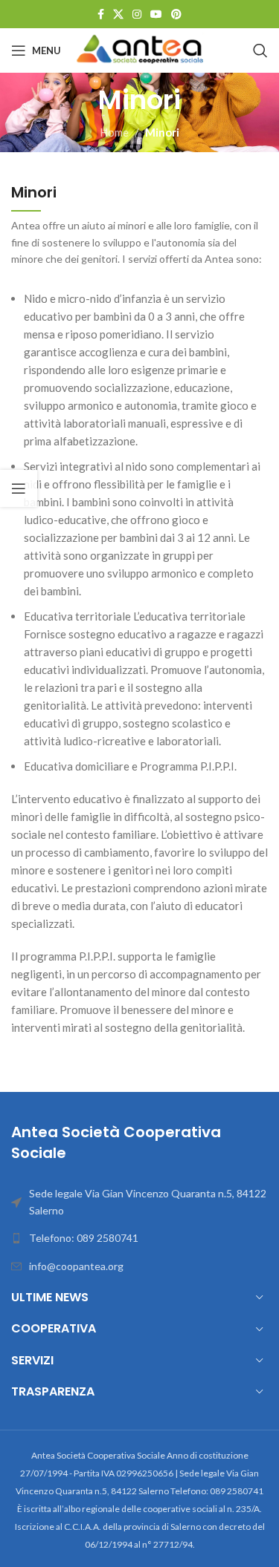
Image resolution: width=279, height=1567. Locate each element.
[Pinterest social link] (176, 14)
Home (114, 132)
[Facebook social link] (101, 14)
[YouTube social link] (156, 14)
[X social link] (118, 14)
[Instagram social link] (137, 14)
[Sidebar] (18, 488)
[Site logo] (142, 49)
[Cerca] (260, 50)
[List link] (139, 1238)
